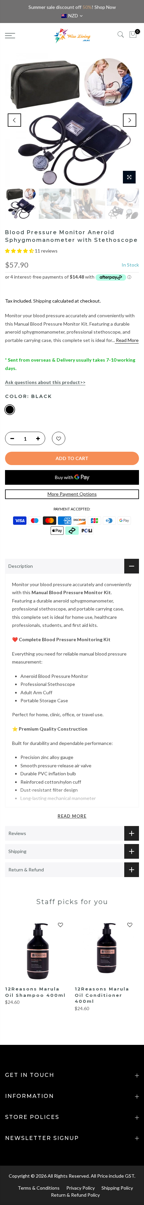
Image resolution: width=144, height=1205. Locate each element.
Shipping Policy (117, 1188)
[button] (20, 251)
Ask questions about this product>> (45, 382)
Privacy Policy (80, 1188)
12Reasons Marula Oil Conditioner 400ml (102, 995)
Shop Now (105, 7)
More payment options (72, 494)
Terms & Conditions (39, 1188)
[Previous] (14, 120)
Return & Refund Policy (75, 1195)
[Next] (129, 120)
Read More (127, 340)
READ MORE (72, 816)
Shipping (42, 301)
